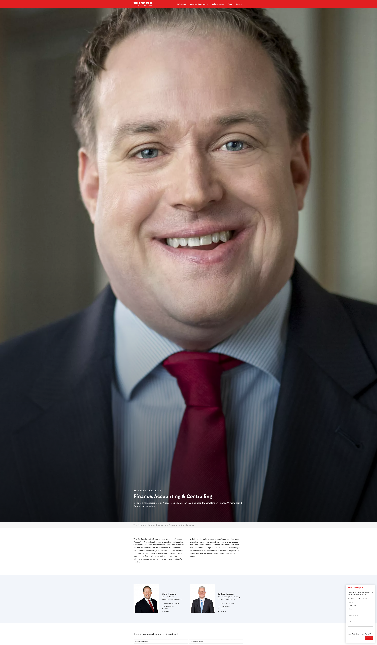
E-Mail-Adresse (354, 622)
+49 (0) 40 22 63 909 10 (228, 603)
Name (351, 609)
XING (166, 609)
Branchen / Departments (157, 525)
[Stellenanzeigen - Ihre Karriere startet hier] (218, 7)
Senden (369, 638)
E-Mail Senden (169, 606)
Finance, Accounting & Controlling (181, 525)
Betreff (351, 602)
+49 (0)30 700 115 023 (171, 603)
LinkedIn (167, 611)
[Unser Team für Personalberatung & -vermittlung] (230, 7)
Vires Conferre (143, 4)
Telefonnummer (354, 615)
